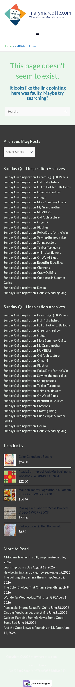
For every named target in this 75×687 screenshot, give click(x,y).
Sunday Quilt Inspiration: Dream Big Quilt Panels (36, 177)
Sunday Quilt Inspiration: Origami (26, 222)
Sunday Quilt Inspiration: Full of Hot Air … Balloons (37, 187)
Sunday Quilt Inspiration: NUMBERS (27, 212)
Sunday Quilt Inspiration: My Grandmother (32, 207)
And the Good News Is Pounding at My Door (33, 627)
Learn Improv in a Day (18, 567)
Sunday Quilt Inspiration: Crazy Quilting (30, 272)
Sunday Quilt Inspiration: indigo (25, 197)
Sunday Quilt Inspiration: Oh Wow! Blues (31, 257)
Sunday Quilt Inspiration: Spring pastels (30, 242)
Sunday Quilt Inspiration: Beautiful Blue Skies (33, 262)
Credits (64, 656)
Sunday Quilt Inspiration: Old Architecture (32, 217)
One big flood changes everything (26, 612)
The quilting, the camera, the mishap (28, 577)
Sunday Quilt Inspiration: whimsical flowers (32, 252)
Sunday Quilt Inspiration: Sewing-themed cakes (35, 237)
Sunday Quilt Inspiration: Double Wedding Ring (35, 293)
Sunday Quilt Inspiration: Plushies (26, 227)
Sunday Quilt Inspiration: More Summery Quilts (35, 202)
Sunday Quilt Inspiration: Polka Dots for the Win (36, 232)
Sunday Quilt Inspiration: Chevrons (27, 267)
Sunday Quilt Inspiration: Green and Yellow (32, 192)
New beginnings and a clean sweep (27, 572)
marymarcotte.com (50, 13)
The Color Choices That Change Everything (32, 587)
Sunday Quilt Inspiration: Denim (25, 287)
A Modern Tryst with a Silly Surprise (27, 557)
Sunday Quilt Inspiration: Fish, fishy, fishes (31, 182)
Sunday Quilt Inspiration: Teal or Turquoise (32, 247)
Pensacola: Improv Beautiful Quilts (27, 607)
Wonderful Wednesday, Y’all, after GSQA (31, 597)
